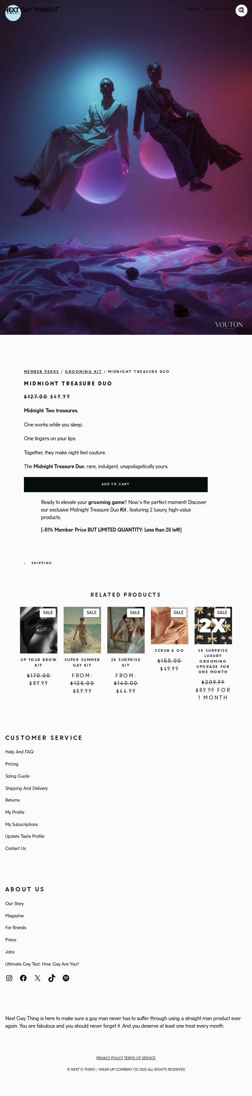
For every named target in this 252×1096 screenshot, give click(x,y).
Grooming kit (83, 372)
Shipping (42, 563)
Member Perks (41, 372)
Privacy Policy (109, 1058)
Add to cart (116, 484)
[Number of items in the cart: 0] (242, 9)
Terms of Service (140, 1058)
